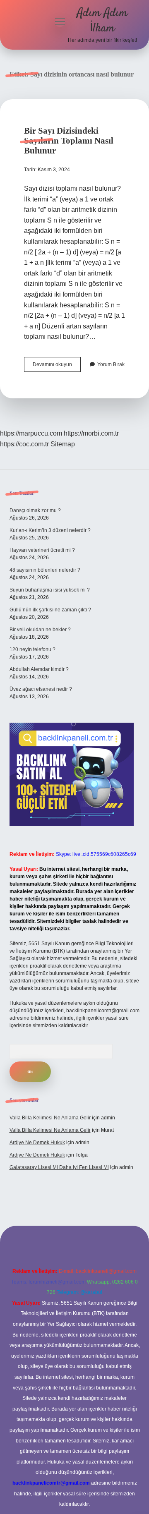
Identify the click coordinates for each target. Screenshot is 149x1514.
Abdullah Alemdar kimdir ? (39, 669)
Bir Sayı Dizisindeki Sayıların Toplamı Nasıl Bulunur (68, 141)
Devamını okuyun (57, 366)
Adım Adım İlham (102, 21)
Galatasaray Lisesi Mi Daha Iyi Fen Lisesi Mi (59, 1167)
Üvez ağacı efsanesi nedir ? (41, 689)
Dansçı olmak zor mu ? (35, 510)
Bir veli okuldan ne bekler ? (40, 629)
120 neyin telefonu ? (32, 649)
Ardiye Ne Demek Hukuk (37, 1142)
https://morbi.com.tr (91, 433)
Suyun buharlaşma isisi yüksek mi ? (50, 590)
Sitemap (62, 444)
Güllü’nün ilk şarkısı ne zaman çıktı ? (50, 610)
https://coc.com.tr (24, 444)
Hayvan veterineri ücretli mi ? (42, 550)
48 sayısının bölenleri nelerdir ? (45, 570)
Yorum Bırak (111, 364)
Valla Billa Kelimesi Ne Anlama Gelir (50, 1118)
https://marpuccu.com (31, 433)
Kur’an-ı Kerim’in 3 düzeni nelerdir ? (50, 530)
